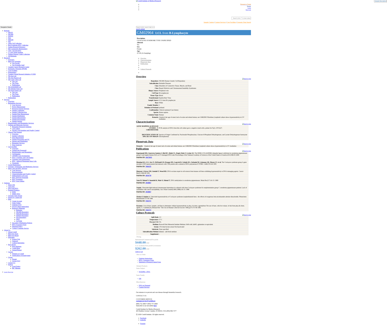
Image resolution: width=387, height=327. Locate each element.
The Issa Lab (12, 76)
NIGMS (10, 34)
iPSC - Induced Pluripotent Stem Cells (24, 161)
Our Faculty (16, 63)
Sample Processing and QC (21, 139)
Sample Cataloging (18, 110)
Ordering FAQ (16, 205)
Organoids (15, 163)
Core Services (16, 105)
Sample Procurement (18, 119)
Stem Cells (11, 185)
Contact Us (11, 263)
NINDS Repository (22, 215)
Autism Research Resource (16, 47)
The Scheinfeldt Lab (14, 87)
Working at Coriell (18, 254)
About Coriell (12, 232)
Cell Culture (16, 128)
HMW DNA (16, 194)
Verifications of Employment (21, 255)
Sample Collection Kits (19, 112)
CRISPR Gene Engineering (21, 156)
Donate (14, 259)
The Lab (15, 81)
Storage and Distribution (20, 141)
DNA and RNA (13, 188)
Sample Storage (17, 121)
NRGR (10, 32)
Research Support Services (20, 109)
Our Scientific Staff (18, 65)
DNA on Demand (144, 285)
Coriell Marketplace (14, 165)
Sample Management (18, 118)
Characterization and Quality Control (24, 174)
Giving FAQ (16, 261)
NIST (18, 219)
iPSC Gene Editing (18, 181)
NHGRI (10, 40)
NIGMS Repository (22, 212)
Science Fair (16, 239)
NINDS (10, 36)
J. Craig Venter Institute (15, 52)
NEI (9, 41)
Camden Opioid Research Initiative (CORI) (22, 74)
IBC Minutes (16, 268)
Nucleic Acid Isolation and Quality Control (25, 130)
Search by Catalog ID (15, 197)
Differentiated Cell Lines (20, 176)
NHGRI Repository (22, 214)
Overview (11, 60)
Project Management (18, 107)
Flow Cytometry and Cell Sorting (22, 157)
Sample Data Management (20, 114)
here (155, 306)
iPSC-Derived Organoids (20, 177)
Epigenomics (12, 72)
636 (140, 278)
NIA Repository (21, 217)
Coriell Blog (16, 248)
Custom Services (220, 22)
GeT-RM (19, 221)
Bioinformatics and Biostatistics (22, 152)
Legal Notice (16, 266)
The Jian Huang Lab (14, 78)
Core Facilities (231, 22)
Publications (16, 85)
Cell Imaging (16, 154)
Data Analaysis (17, 145)
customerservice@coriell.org (145, 301)
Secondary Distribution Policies (22, 223)
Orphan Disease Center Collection (19, 54)
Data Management (18, 138)
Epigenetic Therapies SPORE (17, 69)
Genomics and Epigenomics (21, 159)
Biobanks (19, 210)
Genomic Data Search (244, 22)
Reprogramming (17, 172)
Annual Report (17, 250)
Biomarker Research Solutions (21, 127)
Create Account (17, 201)
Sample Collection (18, 136)
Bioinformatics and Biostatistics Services (21, 123)
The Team (15, 83)
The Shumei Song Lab (15, 89)
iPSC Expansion (17, 179)
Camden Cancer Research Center (18, 67)
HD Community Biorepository (18, 49)
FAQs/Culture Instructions (20, 206)
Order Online (16, 203)
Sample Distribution (18, 116)
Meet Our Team (13, 234)
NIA (9, 38)
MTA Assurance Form (19, 225)
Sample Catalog (209, 22)
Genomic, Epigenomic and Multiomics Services (23, 167)
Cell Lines (11, 186)
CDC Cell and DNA (14, 50)
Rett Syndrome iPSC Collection (18, 45)
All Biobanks (12, 56)
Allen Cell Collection (15, 43)
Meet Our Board (13, 235)
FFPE (14, 192)
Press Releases (16, 246)
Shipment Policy (17, 226)
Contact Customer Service (20, 228)
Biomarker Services (18, 143)
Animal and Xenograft (19, 150)
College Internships (18, 243)
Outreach (15, 241)
